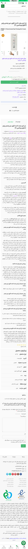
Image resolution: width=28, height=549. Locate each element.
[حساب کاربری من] (5, 3)
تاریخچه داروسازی (10, 484)
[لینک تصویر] (21, 494)
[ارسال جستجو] (2, 6)
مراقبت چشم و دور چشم (21, 13)
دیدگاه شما (23, 416)
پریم (10, 138)
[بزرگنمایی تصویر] (24, 48)
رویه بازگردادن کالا (10, 486)
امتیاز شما (24, 414)
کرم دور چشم (11, 13)
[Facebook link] (21, 474)
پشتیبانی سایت (22, 538)
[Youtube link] (15, 474)
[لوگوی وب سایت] (21, 3)
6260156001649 (15, 97)
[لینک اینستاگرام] (18, 474)
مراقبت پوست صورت (21, 92)
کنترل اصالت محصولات (22, 486)
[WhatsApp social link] (12, 110)
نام (25, 434)
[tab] (17, 121)
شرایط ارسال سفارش (22, 484)
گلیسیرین (15, 196)
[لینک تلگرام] (10, 110)
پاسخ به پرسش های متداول (8, 480)
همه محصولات (20, 11)
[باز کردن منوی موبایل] (26, 3)
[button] (25, 42)
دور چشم (20, 94)
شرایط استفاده (10, 482)
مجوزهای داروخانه (23, 480)
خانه (26, 11)
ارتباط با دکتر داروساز (22, 478)
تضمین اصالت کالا (23, 482)
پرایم (23, 85)
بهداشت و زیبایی (11, 11)
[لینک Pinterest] (13, 474)
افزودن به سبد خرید (14, 82)
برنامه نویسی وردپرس (13, 538)
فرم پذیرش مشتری (10, 478)
